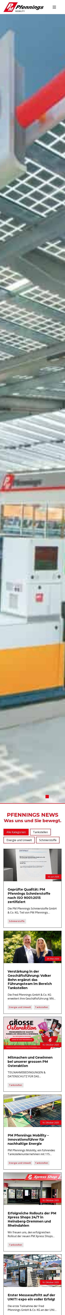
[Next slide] (61, 409)
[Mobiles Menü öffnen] (54, 7)
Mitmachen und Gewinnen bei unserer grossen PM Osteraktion (30, 1061)
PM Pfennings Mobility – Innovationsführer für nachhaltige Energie (28, 1139)
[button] (16, 832)
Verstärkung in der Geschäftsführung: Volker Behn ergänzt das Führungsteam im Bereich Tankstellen (30, 979)
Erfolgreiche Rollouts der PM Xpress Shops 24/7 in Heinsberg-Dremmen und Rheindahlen (32, 1219)
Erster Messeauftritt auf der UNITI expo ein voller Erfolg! (31, 1297)
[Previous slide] (4, 409)
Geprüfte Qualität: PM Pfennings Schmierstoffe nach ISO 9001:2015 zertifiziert (29, 895)
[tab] (47, 796)
